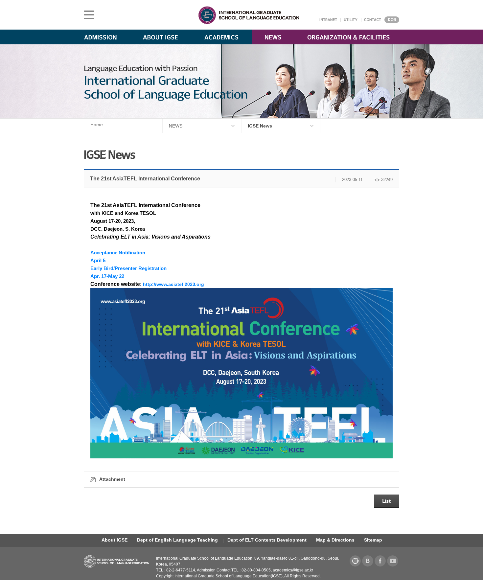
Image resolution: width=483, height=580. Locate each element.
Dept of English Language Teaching (177, 540)
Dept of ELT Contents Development (267, 540)
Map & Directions (335, 540)
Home (96, 124)
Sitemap (373, 540)
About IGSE (114, 540)
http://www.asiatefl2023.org (173, 284)
